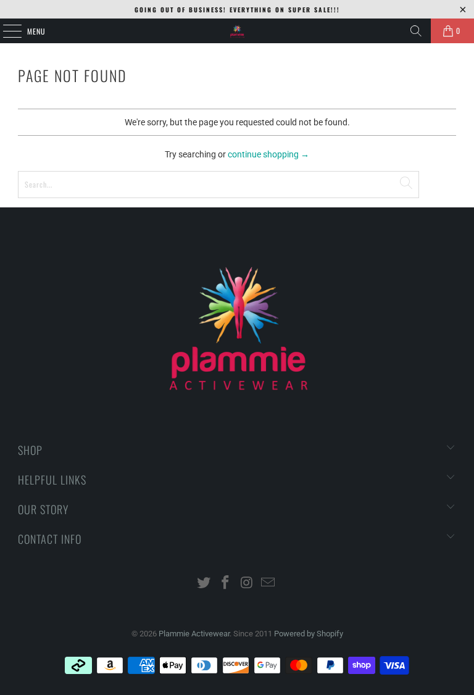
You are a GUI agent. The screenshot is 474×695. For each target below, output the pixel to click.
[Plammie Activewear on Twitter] (204, 583)
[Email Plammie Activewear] (268, 583)
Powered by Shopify (308, 633)
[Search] (416, 31)
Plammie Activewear (194, 633)
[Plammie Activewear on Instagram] (247, 583)
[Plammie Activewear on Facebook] (226, 583)
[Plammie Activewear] (237, 31)
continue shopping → (268, 154)
